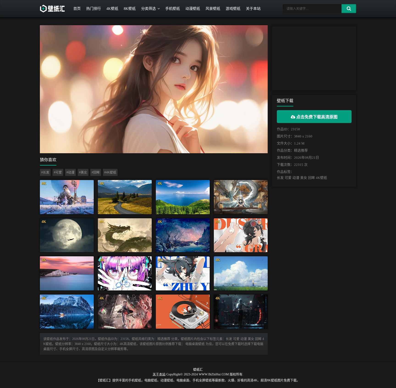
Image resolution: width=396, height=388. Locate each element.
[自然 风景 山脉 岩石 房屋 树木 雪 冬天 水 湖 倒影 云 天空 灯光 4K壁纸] (67, 312)
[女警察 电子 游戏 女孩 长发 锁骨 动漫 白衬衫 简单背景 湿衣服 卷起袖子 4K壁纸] (183, 273)
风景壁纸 (213, 9)
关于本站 (253, 9)
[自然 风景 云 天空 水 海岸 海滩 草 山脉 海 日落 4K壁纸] (67, 273)
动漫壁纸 (192, 9)
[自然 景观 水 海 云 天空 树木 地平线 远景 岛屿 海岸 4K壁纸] (183, 197)
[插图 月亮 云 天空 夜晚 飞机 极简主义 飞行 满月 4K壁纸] (67, 235)
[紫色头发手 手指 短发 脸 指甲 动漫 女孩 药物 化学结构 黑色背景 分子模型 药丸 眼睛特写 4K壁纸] (125, 273)
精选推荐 (301, 150)
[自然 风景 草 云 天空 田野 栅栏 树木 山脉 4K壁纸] (125, 197)
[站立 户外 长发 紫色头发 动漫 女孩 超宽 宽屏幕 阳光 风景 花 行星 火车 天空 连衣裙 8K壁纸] (67, 197)
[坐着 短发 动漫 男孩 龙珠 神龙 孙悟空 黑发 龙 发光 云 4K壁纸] (125, 235)
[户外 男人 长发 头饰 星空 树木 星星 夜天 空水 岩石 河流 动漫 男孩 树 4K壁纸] (183, 235)
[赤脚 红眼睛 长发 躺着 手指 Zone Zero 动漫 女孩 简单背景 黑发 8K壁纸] (241, 235)
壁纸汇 (198, 369)
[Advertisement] (314, 58)
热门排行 (93, 9)
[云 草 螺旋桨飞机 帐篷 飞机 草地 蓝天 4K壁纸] (241, 273)
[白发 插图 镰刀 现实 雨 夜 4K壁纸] (241, 312)
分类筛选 (148, 9)
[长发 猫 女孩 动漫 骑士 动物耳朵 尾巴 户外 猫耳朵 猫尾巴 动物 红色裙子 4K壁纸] (125, 312)
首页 (77, 9)
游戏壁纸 (233, 9)
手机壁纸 (172, 9)
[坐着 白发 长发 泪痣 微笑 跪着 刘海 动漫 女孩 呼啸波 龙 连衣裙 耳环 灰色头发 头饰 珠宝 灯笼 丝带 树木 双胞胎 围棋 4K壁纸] (241, 197)
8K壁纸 (130, 9)
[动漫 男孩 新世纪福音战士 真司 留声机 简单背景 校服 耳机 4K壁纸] (183, 312)
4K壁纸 (112, 9)
